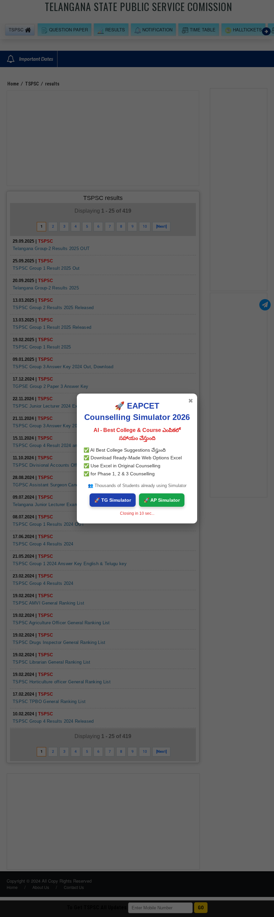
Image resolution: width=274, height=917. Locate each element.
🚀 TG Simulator (112, 500)
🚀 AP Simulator (162, 500)
